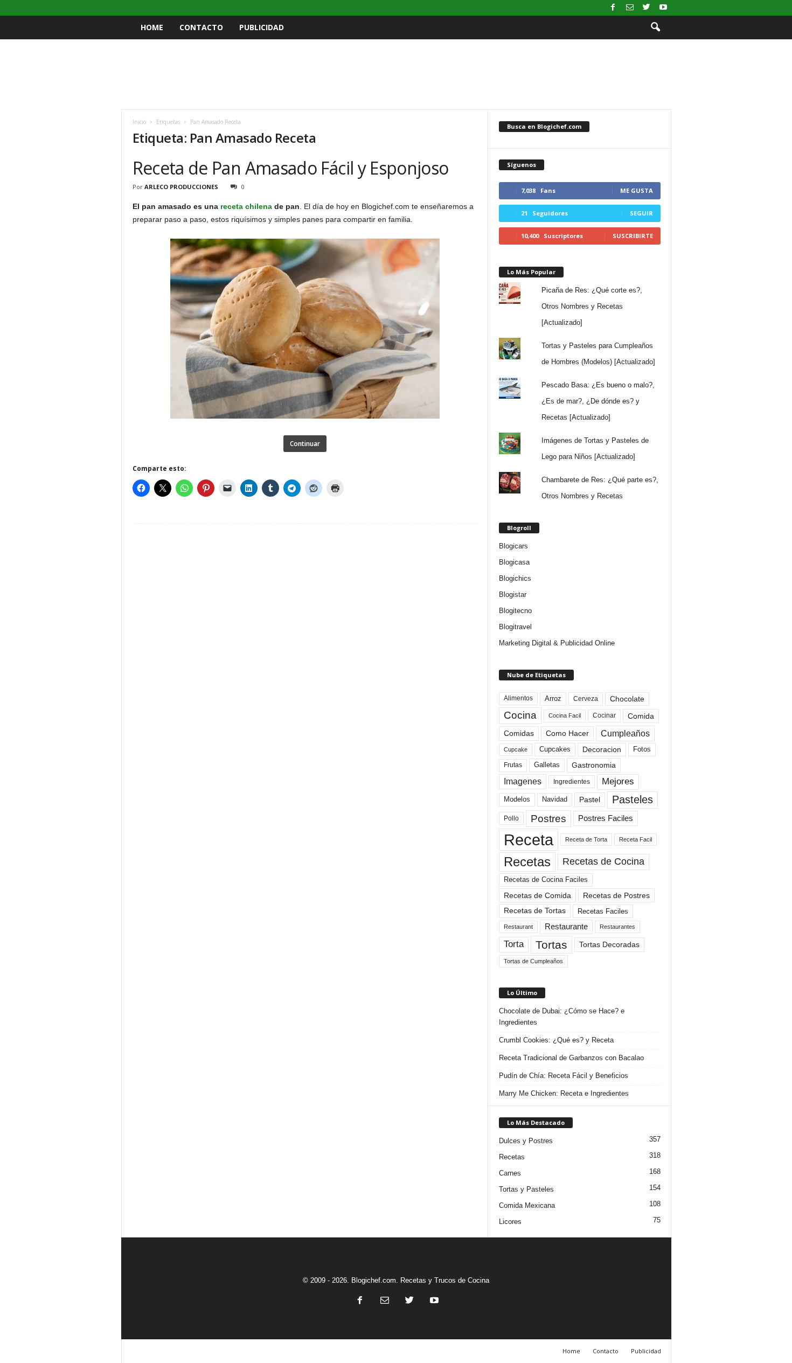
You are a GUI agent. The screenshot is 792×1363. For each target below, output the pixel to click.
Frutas (513, 765)
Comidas (519, 733)
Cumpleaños (625, 733)
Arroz (553, 698)
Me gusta (636, 190)
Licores (510, 1222)
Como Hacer (567, 733)
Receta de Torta (586, 839)
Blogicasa (514, 562)
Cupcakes (555, 749)
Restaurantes (617, 926)
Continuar (305, 443)
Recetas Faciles (603, 911)
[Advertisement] (396, 74)
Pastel (589, 799)
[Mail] (629, 8)
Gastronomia (594, 765)
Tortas (551, 944)
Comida (641, 716)
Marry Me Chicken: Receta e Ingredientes (564, 1093)
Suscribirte (633, 236)
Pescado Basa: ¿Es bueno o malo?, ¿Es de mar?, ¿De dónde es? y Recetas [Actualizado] (598, 401)
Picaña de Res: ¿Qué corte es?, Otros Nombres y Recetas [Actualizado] (591, 306)
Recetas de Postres (616, 895)
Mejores (618, 781)
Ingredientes (571, 781)
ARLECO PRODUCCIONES (181, 187)
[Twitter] (646, 8)
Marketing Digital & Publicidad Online (557, 643)
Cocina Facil (564, 715)
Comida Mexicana (527, 1205)
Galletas (547, 765)
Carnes (510, 1173)
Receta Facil (635, 839)
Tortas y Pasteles (526, 1189)
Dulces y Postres (526, 1141)
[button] (655, 27)
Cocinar (604, 715)
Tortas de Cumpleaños (533, 961)
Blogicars (513, 546)
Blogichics (515, 578)
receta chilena (246, 206)
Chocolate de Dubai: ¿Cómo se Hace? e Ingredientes (561, 1016)
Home (152, 27)
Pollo (511, 818)
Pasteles (632, 799)
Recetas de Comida (537, 895)
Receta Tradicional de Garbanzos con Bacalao (571, 1058)
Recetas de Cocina (603, 861)
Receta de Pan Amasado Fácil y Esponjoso (291, 167)
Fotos (642, 749)
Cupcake (515, 749)
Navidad (554, 799)
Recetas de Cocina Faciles (546, 880)
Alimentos (518, 698)
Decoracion (601, 750)
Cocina (520, 715)
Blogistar (512, 594)
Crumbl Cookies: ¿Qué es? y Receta (556, 1040)
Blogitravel (515, 627)
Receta (528, 840)
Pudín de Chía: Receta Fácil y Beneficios (563, 1076)
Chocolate (627, 699)
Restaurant (518, 926)
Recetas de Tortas (535, 910)
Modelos (517, 799)
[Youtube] (663, 8)
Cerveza (585, 699)
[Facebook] (613, 8)
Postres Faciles (605, 818)
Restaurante (566, 926)
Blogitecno (515, 611)
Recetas (527, 861)
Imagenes (522, 781)
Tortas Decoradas (609, 944)
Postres (548, 818)
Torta (514, 944)
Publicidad (261, 27)
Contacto (201, 27)
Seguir (641, 213)
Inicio (139, 122)
